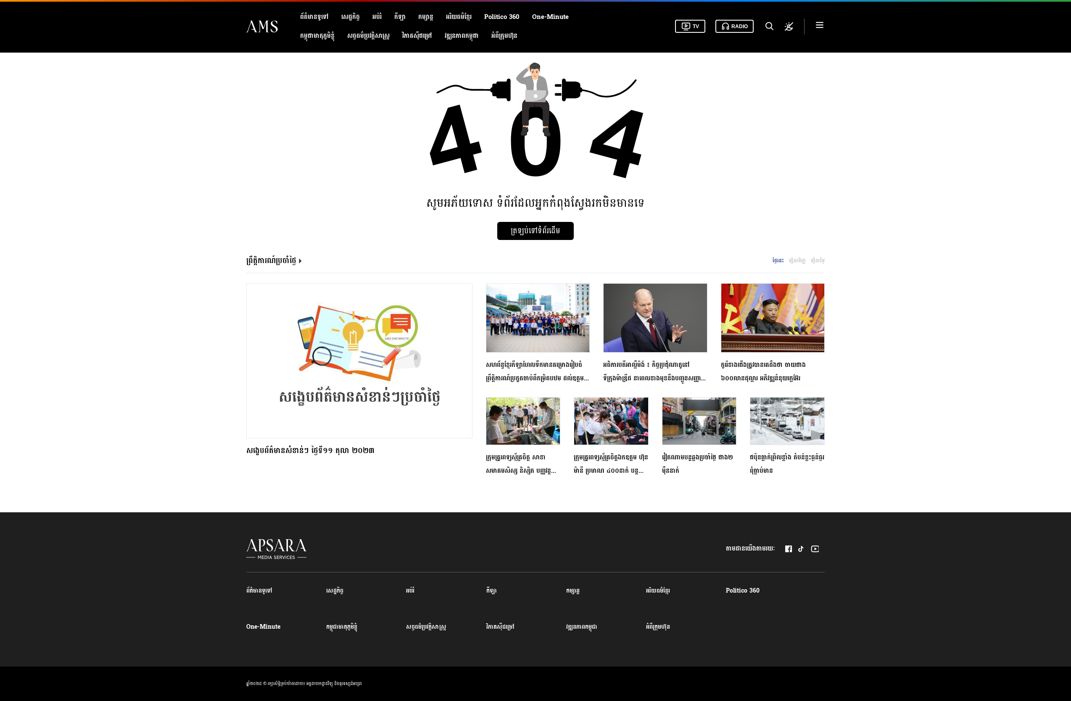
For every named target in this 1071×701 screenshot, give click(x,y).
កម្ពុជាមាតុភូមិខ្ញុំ (317, 36)
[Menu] (820, 26)
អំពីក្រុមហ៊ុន (504, 36)
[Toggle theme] (789, 26)
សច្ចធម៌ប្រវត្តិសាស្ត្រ (368, 36)
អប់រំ (377, 17)
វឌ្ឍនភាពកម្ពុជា (462, 36)
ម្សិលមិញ (797, 260)
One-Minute (550, 17)
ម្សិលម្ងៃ (818, 260)
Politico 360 (502, 17)
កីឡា (400, 17)
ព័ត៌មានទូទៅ (314, 17)
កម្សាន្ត (425, 17)
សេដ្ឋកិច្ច (350, 17)
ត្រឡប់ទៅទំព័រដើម (535, 231)
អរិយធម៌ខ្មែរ (459, 17)
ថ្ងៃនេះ (778, 260)
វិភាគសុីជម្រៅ (417, 36)
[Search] (769, 26)
